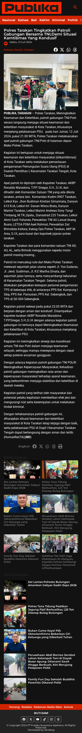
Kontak (68, 706)
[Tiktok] (44, 719)
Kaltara (23, 20)
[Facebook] (24, 719)
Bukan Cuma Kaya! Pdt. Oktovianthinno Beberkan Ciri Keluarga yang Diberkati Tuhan (20, 520)
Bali (34, 20)
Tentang (14, 706)
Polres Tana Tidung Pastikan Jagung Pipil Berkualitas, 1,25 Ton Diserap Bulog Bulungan (58, 486)
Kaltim (44, 20)
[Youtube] (38, 719)
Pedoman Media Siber (48, 706)
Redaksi (27, 706)
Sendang (49, 729)
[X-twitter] (31, 719)
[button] (75, 7)
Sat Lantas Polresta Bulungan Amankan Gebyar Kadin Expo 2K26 (22, 484)
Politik (73, 20)
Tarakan (29, 49)
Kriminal (58, 20)
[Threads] (58, 719)
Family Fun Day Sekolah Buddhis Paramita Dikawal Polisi (21, 558)
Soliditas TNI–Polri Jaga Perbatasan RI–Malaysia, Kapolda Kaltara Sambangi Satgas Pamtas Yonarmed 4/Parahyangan (59, 561)
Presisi (18, 49)
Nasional (8, 20)
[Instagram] (51, 719)
